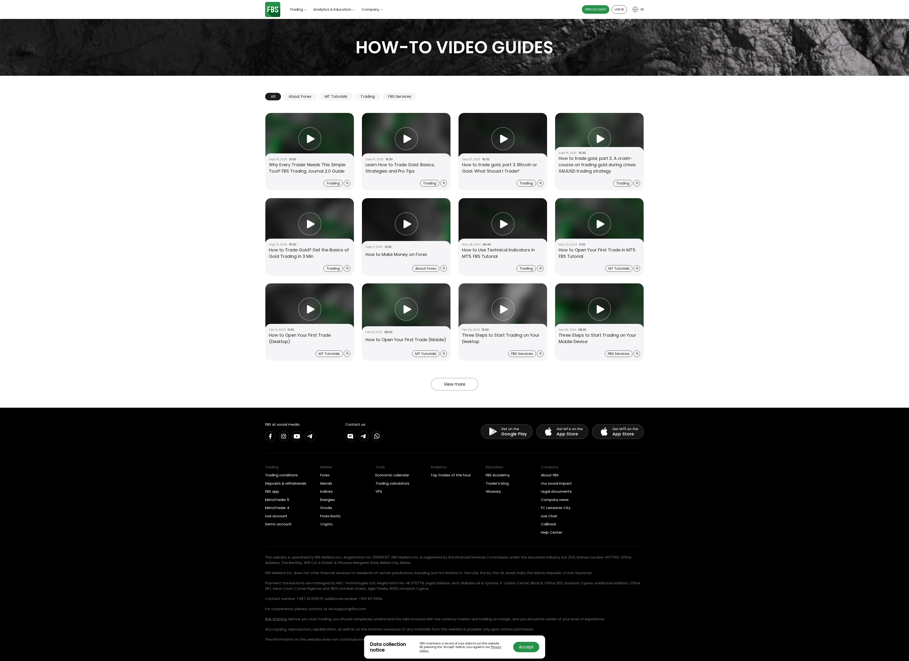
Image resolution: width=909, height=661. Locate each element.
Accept (526, 647)
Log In (619, 9)
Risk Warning (276, 618)
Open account (595, 9)
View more (454, 384)
